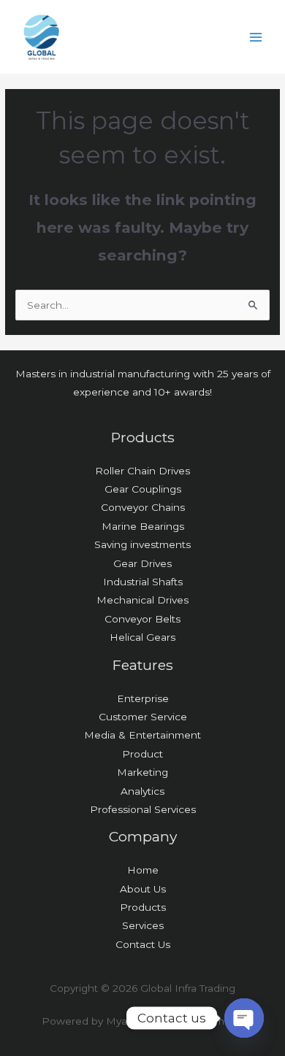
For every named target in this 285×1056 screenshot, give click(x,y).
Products (143, 907)
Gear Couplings (142, 489)
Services (143, 925)
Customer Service (143, 716)
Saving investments (142, 544)
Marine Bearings (143, 526)
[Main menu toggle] (256, 37)
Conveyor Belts (142, 619)
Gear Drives (142, 563)
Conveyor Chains (143, 507)
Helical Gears (142, 637)
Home (143, 870)
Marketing (142, 772)
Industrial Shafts (143, 581)
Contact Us (142, 944)
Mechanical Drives (142, 600)
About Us (143, 889)
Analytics (142, 791)
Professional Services (143, 809)
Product (142, 754)
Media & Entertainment (142, 735)
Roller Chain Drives (142, 471)
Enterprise (143, 698)
